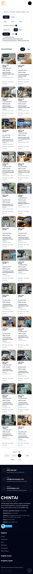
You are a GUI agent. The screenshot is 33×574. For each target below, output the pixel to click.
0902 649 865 (11, 470)
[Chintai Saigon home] (9, 497)
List (16, 29)
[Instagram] (6, 570)
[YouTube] (9, 570)
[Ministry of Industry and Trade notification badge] (16, 526)
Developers (4, 548)
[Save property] (13, 68)
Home (3, 536)
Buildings (4, 545)
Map (20, 29)
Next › (13, 459)
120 (27, 455)
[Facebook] (2, 570)
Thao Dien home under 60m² (9, 40)
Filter (14, 34)
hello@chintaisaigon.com (15, 479)
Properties (4, 539)
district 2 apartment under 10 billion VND (12, 38)
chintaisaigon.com (13, 488)
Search (6, 34)
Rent (6, 17)
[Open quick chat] (29, 570)
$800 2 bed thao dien (23, 40)
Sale (13, 17)
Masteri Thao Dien (9, 37)
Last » (20, 459)
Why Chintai (4, 551)
